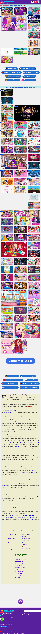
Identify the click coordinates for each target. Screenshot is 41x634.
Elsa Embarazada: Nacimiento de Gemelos (14, 442)
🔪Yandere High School (27, 550)
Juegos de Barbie (29, 76)
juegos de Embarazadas (30, 519)
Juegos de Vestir (11, 68)
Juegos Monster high (28, 376)
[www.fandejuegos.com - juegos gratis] (7, 611)
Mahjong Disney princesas (24, 417)
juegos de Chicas (12, 410)
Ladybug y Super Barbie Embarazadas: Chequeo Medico (19, 517)
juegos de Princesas (19, 446)
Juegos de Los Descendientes (12, 72)
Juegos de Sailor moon (14, 76)
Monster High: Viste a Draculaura (26, 483)
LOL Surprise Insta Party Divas (26, 472)
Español (4, 626)
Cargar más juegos (20, 360)
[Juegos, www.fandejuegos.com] (7, 2)
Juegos (1, 615)
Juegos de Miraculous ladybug (14, 379)
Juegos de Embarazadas (28, 68)
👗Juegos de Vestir (12, 534)
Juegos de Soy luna (29, 80)
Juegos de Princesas (13, 80)
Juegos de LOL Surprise (31, 72)
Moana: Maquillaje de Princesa (32, 466)
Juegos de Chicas (12, 376)
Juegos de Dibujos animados (30, 387)
